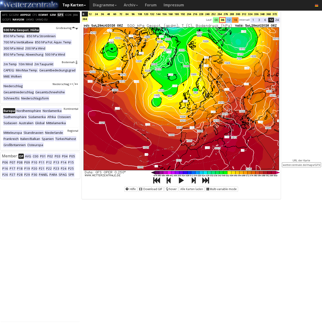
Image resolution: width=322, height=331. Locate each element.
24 (96, 14)
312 (244, 14)
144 (158, 14)
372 (274, 14)
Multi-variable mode (223, 189)
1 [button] (253, 20)
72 (120, 14)
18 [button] (235, 20)
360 (268, 14)
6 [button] (265, 20)
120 (146, 14)
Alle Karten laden (191, 189)
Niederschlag (61, 84)
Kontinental (71, 108)
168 (170, 14)
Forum (151, 5)
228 (201, 14)
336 (256, 14)
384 (85, 19)
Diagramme (103, 5)
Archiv (130, 5)
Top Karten (72, 5)
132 (152, 14)
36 (102, 14)
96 (133, 14)
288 (232, 14)
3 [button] (259, 20)
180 (176, 14)
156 (164, 14)
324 (250, 14)
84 (126, 14)
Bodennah (68, 62)
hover (173, 189)
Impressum (174, 5)
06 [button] (222, 20)
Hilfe (132, 189)
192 (183, 14)
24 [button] (277, 20)
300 (238, 14)
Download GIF (152, 189)
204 (189, 14)
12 (90, 14)
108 (140, 14)
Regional (72, 130)
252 (213, 14)
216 (195, 14)
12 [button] (229, 20)
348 (262, 14)
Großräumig (63, 28)
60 (114, 14)
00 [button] (216, 20)
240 (207, 14)
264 (219, 14)
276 (225, 14)
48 (108, 14)
